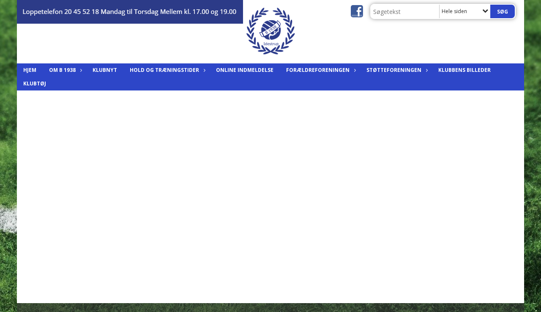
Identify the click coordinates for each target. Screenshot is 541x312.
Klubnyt (105, 70)
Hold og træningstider (164, 70)
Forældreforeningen (318, 70)
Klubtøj (34, 83)
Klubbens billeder (464, 70)
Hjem (29, 70)
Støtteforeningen (393, 70)
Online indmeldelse (244, 70)
